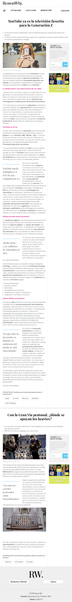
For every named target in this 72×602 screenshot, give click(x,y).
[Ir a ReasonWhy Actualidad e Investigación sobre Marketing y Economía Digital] (12, 3)
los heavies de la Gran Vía (15, 467)
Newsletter (46, 10)
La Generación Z (9, 74)
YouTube (15, 398)
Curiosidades (19, 562)
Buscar (66, 11)
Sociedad (30, 562)
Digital (7, 398)
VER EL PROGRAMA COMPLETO (59, 88)
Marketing (35, 398)
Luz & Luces (31, 10)
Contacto (53, 582)
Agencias (8, 562)
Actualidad (16, 10)
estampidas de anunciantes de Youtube (17, 313)
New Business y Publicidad (19, 582)
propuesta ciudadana (34, 474)
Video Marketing (10, 403)
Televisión (25, 398)
